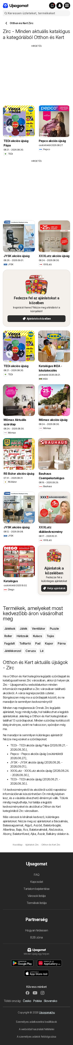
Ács (25, 829)
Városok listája (36, 896)
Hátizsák (22, 636)
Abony (7, 834)
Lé (41, 651)
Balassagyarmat (13, 825)
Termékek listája (37, 903)
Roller (8, 636)
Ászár (41, 834)
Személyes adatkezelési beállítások (36, 1021)
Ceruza (30, 651)
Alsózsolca (55, 829)
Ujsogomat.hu (47, 1012)
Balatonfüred (21, 834)
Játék (23, 628)
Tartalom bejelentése (36, 889)
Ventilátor (38, 628)
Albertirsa (9, 829)
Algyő (28, 825)
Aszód (37, 825)
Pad (37, 643)
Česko (27, 1001)
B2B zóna (36, 937)
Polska (37, 1001)
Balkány (51, 834)
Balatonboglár (52, 825)
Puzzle (54, 628)
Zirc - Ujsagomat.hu (15, 684)
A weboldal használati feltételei (36, 1029)
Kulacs (37, 636)
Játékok (9, 628)
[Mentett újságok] (52, 5)
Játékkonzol (12, 651)
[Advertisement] (36, 74)
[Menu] (67, 5)
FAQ (36, 874)
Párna (62, 643)
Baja (19, 829)
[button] (59, 5)
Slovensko (50, 1001)
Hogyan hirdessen (36, 930)
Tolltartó (25, 643)
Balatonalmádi (38, 829)
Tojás (50, 636)
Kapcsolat (36, 882)
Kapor (49, 643)
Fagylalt (9, 643)
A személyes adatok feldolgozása (36, 1036)
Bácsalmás (61, 821)
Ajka (33, 834)
